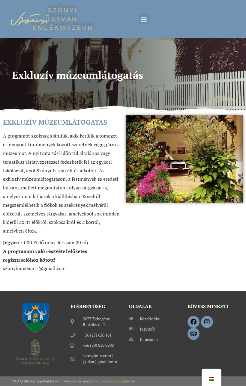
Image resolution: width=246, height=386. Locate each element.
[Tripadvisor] (194, 334)
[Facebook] (194, 322)
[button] (144, 19)
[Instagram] (207, 322)
